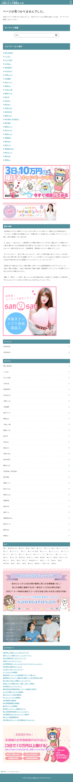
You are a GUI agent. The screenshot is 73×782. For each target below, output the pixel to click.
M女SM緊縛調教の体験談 (11, 703)
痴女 (14, 563)
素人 (19, 563)
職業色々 (38, 563)
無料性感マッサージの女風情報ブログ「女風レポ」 (19, 675)
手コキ (25, 560)
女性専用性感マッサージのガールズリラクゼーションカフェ (22, 664)
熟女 (61, 560)
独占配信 (7, 563)
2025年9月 (7, 346)
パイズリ (7, 554)
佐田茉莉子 (8, 67)
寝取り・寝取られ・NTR (61, 557)
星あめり (8, 104)
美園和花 (8, 138)
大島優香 (8, 79)
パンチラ (15, 554)
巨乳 (14, 560)
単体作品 (22, 557)
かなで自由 (8, 60)
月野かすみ (8, 108)
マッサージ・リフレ (40, 554)
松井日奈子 (8, 112)
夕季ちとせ (8, 75)
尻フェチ (7, 560)
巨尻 (19, 560)
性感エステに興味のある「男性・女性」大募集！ (19, 683)
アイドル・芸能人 (50, 548)
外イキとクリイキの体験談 (11, 697)
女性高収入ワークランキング (12, 686)
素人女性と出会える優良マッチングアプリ (17, 681)
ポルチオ (29, 554)
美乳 (25, 563)
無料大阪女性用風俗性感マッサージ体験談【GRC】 (20, 689)
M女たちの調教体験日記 (11, 717)
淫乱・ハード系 (45, 560)
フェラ (22, 554)
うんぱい (8, 56)
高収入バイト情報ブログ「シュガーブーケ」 (17, 655)
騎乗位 (54, 563)
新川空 (7, 97)
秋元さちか (8, 130)
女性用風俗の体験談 (9, 700)
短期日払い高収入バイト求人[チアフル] (16, 652)
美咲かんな (8, 134)
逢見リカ (8, 145)
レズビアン (51, 554)
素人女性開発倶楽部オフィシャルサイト (16, 711)
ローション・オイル (62, 554)
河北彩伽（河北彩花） (12, 119)
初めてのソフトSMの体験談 (12, 695)
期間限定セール (34, 560)
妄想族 (43, 557)
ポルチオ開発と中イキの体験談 (13, 692)
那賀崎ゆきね (9, 149)
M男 (29, 548)
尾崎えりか (8, 93)
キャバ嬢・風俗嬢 (33, 551)
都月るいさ (8, 152)
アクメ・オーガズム (63, 548)
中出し (6, 557)
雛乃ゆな (8, 156)
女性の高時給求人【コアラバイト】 (14, 658)
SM (34, 548)
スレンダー (44, 551)
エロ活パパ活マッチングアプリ (13, 669)
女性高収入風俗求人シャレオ (12, 667)
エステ (24, 551)
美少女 (31, 563)
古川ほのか (8, 71)
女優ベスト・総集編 (33, 557)
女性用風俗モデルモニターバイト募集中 (16, 714)
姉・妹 (50, 557)
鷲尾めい (8, 160)
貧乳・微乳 (47, 563)
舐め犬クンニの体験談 (10, 706)
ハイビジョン (66, 551)
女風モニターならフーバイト (12, 661)
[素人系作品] (9, 53)
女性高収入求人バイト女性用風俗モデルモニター (19, 720)
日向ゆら (8, 101)
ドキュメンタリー (54, 551)
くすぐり (40, 548)
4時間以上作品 (13, 548)
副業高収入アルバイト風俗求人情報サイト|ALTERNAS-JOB (22, 678)
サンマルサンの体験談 (10, 672)
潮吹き (54, 560)
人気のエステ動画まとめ (12, 3)
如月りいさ (8, 82)
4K (5, 548)
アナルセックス (15, 551)
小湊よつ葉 (8, 90)
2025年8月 (7, 352)
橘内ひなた (8, 115)
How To (22, 548)
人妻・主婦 (14, 557)
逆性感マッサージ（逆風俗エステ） (14, 709)
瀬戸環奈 (8, 123)
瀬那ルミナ (8, 127)
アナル (6, 551)
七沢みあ (8, 64)
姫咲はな (8, 86)
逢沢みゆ (8, 141)
